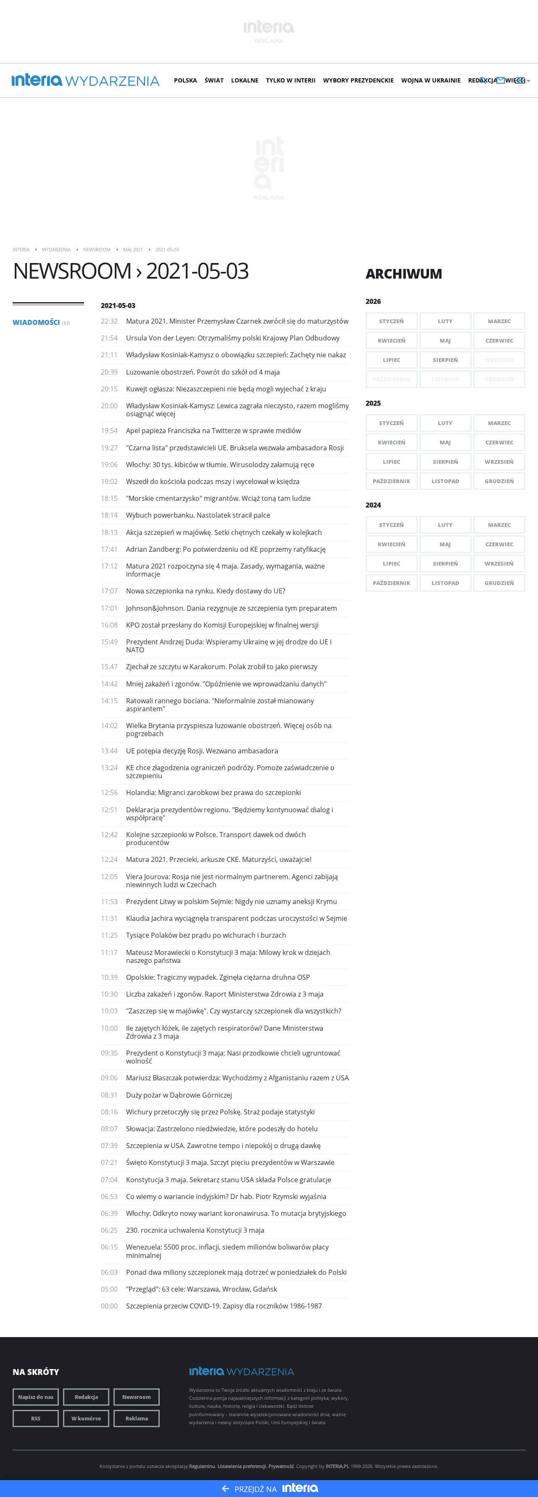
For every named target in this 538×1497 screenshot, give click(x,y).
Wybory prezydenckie (358, 80)
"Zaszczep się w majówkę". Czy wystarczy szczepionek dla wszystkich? (233, 1011)
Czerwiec (499, 340)
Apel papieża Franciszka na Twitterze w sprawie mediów (213, 430)
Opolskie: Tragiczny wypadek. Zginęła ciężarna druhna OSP (218, 977)
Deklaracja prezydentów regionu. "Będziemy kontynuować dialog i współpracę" (229, 813)
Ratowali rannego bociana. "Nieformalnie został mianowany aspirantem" (220, 704)
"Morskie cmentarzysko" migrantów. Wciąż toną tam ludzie (218, 498)
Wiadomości (41, 322)
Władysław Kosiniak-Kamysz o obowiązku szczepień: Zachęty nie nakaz (236, 354)
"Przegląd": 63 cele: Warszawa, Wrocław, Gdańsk (201, 1289)
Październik (391, 481)
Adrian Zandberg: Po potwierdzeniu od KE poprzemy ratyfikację (226, 549)
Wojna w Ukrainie (431, 80)
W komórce (86, 1418)
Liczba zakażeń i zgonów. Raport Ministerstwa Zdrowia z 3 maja (225, 994)
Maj (445, 340)
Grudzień (499, 481)
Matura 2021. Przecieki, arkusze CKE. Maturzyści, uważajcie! (218, 859)
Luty (445, 321)
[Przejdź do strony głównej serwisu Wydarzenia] (112, 81)
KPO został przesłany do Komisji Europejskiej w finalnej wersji (222, 625)
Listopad (445, 481)
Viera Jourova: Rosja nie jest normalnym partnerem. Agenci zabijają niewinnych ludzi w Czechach (232, 880)
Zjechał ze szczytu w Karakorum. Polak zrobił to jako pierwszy (221, 666)
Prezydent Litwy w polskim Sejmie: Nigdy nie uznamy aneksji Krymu (231, 901)
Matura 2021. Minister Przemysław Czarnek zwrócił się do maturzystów (237, 321)
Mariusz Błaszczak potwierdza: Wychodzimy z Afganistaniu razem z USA (237, 1077)
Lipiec (391, 360)
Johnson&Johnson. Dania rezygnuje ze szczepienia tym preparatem (231, 608)
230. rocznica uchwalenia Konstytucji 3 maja (195, 1230)
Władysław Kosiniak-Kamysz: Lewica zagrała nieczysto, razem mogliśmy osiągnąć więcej (237, 409)
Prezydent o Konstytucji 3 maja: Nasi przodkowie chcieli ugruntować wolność (233, 1057)
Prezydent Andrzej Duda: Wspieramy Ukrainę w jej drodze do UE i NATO (229, 645)
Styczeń (391, 321)
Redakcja (86, 1397)
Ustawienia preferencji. (242, 1466)
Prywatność (281, 1466)
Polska (185, 80)
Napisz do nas (35, 1397)
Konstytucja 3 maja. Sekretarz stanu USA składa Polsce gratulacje (228, 1179)
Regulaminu (202, 1466)
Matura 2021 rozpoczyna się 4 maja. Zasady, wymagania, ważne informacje (225, 570)
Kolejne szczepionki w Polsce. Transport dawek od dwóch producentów (216, 838)
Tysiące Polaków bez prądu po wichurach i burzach (206, 935)
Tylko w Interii (291, 80)
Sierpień (445, 360)
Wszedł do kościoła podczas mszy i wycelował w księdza (213, 481)
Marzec (499, 321)
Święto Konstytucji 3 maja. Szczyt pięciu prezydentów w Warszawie (230, 1162)
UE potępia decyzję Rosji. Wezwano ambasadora (202, 750)
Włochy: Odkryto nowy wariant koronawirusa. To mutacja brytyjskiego (236, 1213)
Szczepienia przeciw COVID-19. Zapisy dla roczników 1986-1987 (224, 1306)
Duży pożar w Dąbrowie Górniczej (179, 1095)
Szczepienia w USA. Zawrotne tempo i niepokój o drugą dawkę (223, 1145)
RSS (35, 1418)
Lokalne (244, 80)
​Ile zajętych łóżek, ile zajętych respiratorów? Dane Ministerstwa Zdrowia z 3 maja (224, 1032)
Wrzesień (499, 461)
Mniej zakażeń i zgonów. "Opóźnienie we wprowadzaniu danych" (226, 684)
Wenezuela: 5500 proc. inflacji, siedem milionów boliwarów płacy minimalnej (227, 1251)
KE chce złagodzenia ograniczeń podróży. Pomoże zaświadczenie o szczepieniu (230, 771)
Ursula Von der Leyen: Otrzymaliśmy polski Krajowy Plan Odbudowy (233, 338)
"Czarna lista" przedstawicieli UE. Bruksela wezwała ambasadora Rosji (235, 447)
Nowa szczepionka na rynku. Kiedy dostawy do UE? (205, 591)
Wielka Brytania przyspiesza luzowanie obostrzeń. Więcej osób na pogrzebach (229, 729)
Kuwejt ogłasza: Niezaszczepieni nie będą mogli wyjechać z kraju (226, 389)
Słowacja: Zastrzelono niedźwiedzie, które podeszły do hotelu (222, 1128)
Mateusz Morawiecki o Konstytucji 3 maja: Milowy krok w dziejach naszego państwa (228, 956)
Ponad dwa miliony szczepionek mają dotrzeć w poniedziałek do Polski (236, 1272)
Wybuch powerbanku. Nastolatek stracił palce (198, 515)
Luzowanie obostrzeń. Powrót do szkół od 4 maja (203, 372)
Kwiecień (392, 340)
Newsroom (136, 1397)
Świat (214, 80)
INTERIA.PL (337, 1466)
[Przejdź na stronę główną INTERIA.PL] (37, 80)
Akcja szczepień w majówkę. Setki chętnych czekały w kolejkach (224, 532)
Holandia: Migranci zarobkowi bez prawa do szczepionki (213, 792)
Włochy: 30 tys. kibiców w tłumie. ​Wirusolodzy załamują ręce (220, 464)
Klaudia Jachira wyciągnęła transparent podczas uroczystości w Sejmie (236, 918)
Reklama (137, 1418)
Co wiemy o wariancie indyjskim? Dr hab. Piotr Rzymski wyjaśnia (226, 1196)
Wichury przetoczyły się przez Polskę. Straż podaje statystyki (220, 1112)
